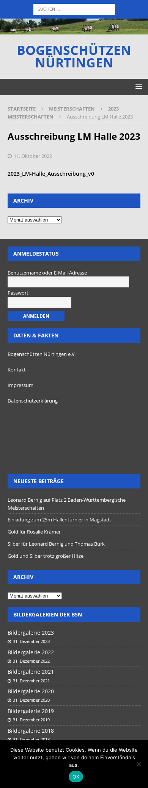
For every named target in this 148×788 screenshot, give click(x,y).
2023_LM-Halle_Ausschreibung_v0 (51, 173)
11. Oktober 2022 (33, 156)
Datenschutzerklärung (33, 400)
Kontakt (17, 369)
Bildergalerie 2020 (31, 691)
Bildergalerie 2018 (31, 730)
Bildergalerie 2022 (31, 652)
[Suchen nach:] (74, 8)
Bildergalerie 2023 (31, 632)
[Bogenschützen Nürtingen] (74, 29)
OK (76, 777)
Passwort (18, 292)
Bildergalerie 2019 (31, 711)
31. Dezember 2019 (31, 719)
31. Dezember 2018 (31, 739)
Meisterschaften (72, 108)
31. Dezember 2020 (31, 700)
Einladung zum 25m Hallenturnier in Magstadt (59, 519)
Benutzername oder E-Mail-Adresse (47, 272)
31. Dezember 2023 (31, 641)
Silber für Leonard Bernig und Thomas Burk (56, 543)
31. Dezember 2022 (31, 661)
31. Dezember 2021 (31, 680)
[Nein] (138, 764)
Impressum (20, 385)
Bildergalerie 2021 (31, 671)
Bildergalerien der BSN (47, 614)
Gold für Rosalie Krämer (34, 531)
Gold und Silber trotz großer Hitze (45, 555)
